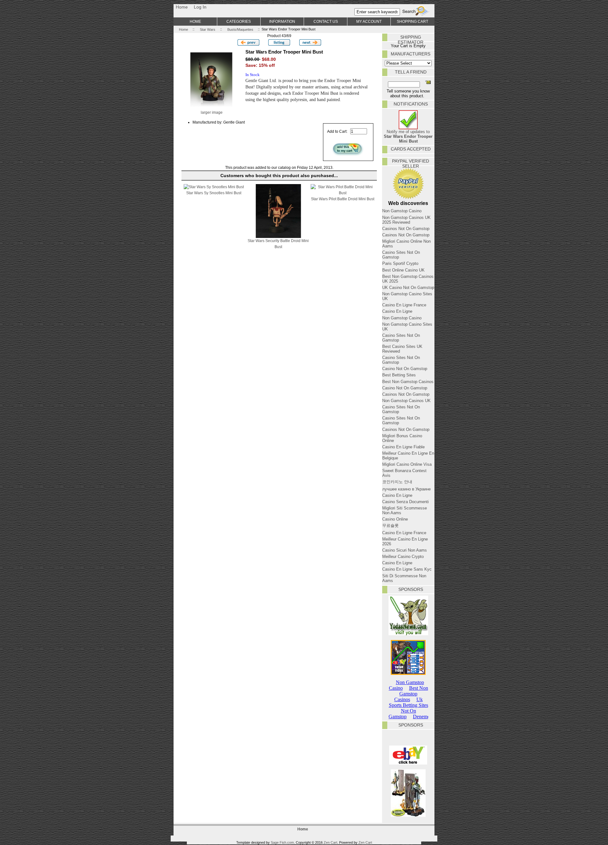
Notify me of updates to (408, 136)
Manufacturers (410, 53)
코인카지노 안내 (397, 481)
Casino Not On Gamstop (404, 368)
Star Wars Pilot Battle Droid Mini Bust (342, 199)
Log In (200, 7)
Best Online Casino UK (403, 270)
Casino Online (395, 519)
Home (182, 7)
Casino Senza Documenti (405, 501)
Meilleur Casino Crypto (403, 556)
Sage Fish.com (282, 842)
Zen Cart (330, 842)
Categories (238, 21)
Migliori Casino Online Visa (407, 464)
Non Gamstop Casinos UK (406, 400)
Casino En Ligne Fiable (403, 447)
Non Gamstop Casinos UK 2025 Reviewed (406, 220)
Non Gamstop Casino (401, 210)
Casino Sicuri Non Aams (404, 550)
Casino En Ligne (397, 311)
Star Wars (207, 29)
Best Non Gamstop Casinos (408, 381)
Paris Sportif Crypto (400, 263)
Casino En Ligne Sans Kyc (407, 569)
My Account (369, 21)
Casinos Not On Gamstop (405, 228)
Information (282, 21)
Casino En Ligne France (404, 305)
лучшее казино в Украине (406, 489)
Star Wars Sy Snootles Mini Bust (213, 193)
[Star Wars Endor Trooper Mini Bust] (211, 108)
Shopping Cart (412, 21)
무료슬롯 (390, 525)
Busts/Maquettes (240, 29)
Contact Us (326, 21)
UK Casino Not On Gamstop (408, 287)
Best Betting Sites (399, 375)
